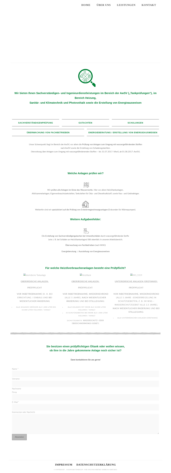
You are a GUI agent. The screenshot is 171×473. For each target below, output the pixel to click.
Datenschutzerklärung (96, 464)
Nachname (16, 389)
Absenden (19, 437)
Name (15, 369)
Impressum (63, 464)
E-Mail (15, 402)
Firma (14, 392)
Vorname (16, 379)
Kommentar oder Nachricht (23, 412)
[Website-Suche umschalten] (161, 5)
